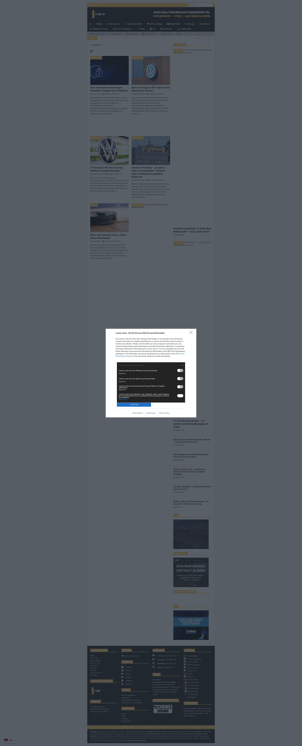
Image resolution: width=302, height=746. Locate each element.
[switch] (180, 370)
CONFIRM (134, 404)
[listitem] (151, 365)
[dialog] (151, 373)
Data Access (151, 413)
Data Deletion (138, 413)
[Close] (192, 333)
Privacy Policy (164, 413)
